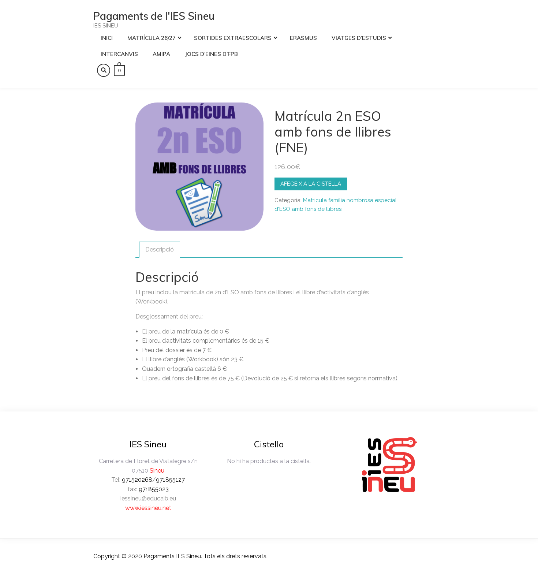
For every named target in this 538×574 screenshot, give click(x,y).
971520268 (137, 479)
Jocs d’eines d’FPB (211, 54)
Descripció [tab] (159, 249)
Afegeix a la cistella (310, 183)
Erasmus (303, 37)
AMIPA (161, 54)
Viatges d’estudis (359, 37)
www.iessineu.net (148, 507)
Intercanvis (119, 54)
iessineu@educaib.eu (148, 498)
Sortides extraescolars (233, 37)
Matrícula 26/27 (151, 37)
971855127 (170, 479)
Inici (107, 37)
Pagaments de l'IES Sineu (153, 16)
